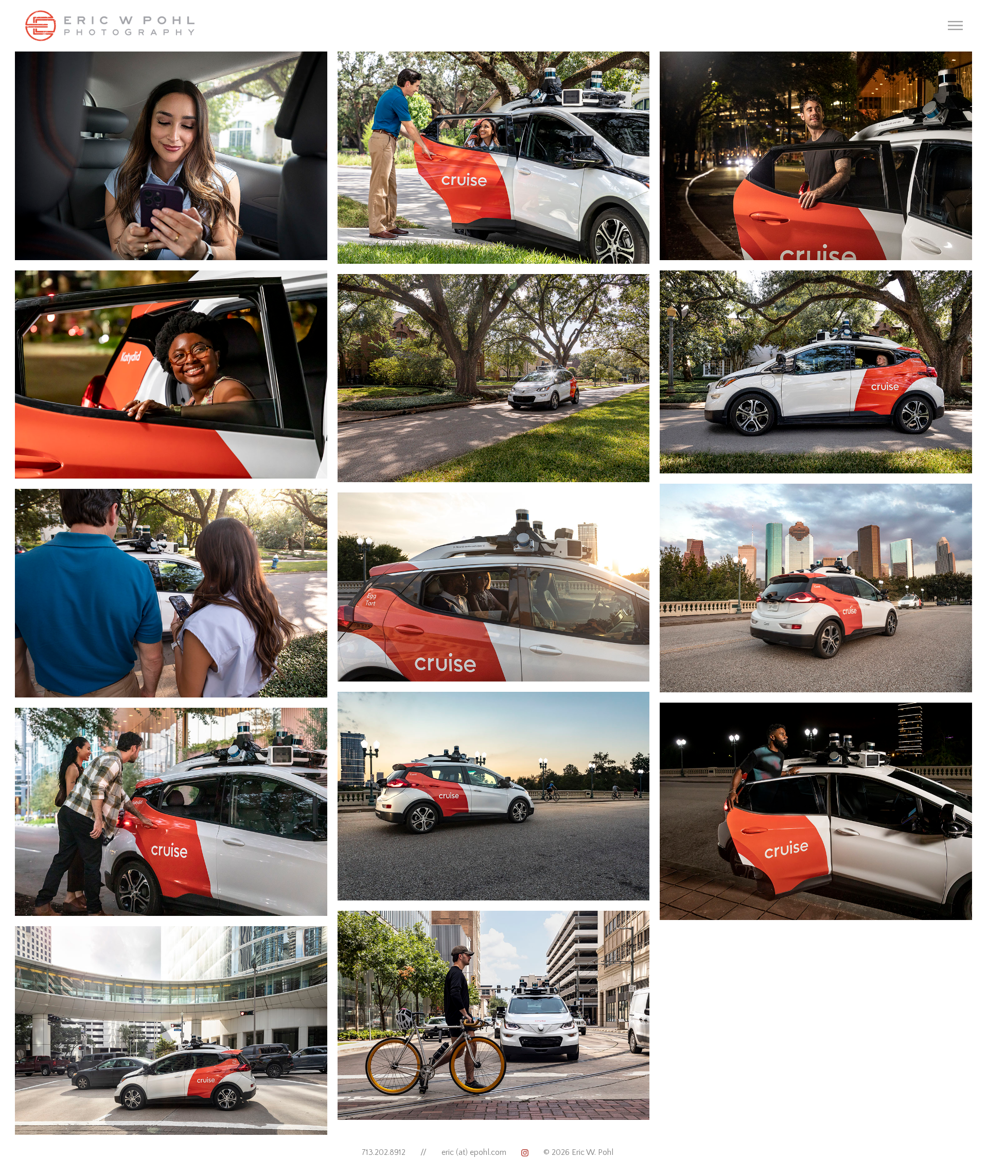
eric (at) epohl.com (474, 1152)
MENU (955, 25)
